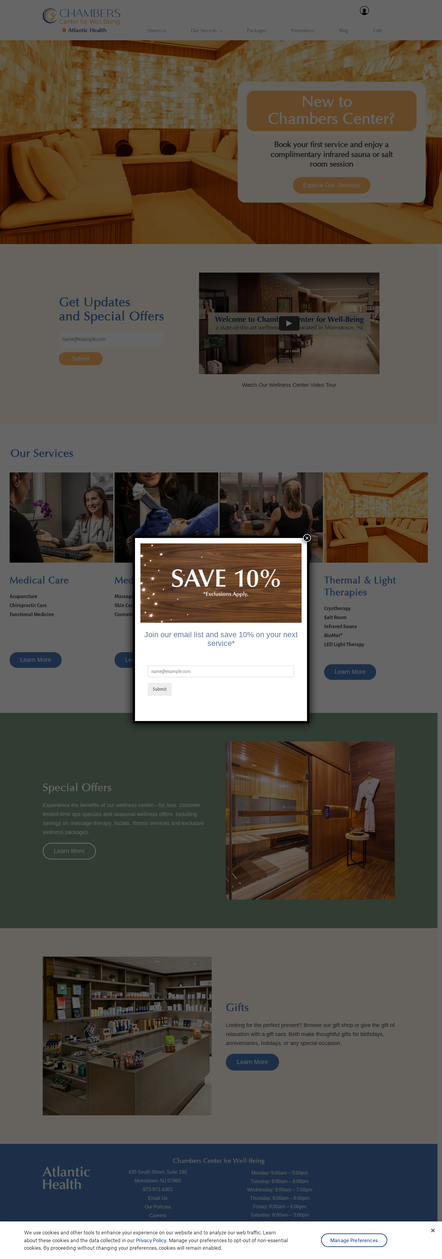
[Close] (432, 1230)
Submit (160, 689)
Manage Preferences (354, 1240)
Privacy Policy (151, 1240)
